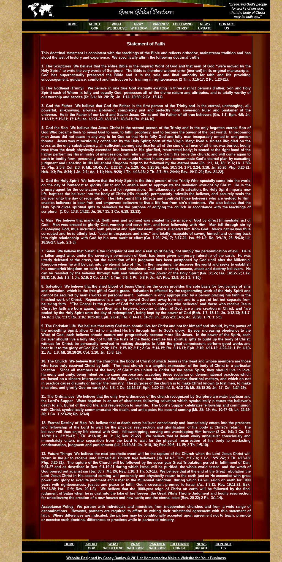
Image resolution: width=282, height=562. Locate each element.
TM (165, 558)
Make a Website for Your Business (196, 558)
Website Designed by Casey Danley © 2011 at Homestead (114, 558)
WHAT (116, 24)
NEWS (205, 24)
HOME (73, 24)
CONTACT (227, 24)
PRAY (138, 24)
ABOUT (95, 24)
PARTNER (161, 24)
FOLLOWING (182, 24)
